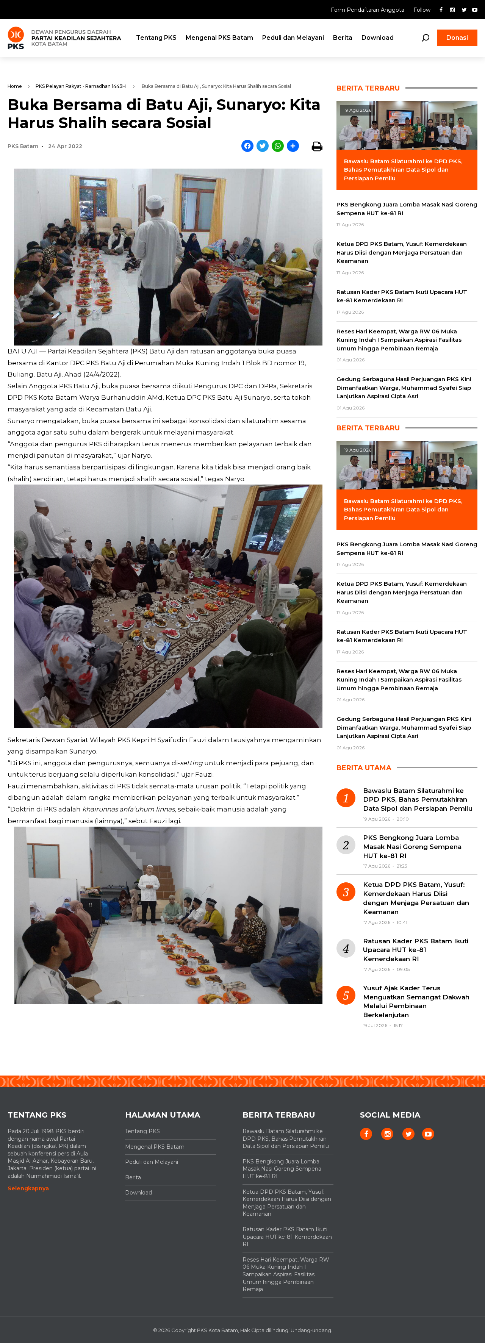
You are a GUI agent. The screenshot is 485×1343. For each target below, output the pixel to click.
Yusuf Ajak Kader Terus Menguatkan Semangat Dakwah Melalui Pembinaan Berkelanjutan (416, 1001)
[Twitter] (262, 146)
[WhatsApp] (277, 146)
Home (15, 86)
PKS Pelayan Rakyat (58, 86)
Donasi (457, 37)
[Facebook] (247, 146)
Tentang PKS (156, 37)
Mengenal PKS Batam (219, 37)
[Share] (292, 146)
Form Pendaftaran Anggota (368, 9)
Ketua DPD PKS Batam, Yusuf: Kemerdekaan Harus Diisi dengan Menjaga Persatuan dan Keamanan (416, 898)
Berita (342, 37)
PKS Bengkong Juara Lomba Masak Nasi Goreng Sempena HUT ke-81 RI (412, 847)
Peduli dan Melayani (293, 37)
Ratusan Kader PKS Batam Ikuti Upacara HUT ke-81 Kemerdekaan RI (415, 950)
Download (377, 37)
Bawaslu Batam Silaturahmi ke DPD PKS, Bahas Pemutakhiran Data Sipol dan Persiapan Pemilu (417, 800)
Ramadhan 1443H (105, 86)
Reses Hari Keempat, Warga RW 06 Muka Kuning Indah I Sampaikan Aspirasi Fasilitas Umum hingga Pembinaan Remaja (285, 1274)
